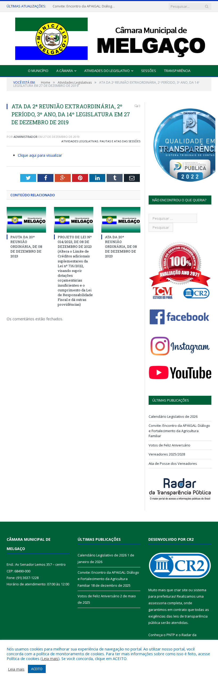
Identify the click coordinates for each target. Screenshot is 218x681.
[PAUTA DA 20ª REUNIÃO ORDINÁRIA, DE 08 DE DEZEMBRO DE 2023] (26, 220)
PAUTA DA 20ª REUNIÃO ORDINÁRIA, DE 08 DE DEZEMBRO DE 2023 (26, 247)
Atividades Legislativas (79, 141)
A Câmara (64, 70)
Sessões (148, 70)
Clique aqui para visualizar (40, 155)
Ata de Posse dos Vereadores (173, 463)
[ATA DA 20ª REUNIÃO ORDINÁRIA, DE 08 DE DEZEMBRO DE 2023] (121, 220)
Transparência (177, 70)
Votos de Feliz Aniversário (169, 445)
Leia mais (50, 658)
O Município (38, 70)
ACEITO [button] (37, 668)
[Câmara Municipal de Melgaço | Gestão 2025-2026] (109, 37)
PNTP (170, 634)
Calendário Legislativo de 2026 (173, 416)
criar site (181, 590)
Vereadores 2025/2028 (167, 454)
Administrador (25, 137)
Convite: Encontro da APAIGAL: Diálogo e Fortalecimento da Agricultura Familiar (84, 6)
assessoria (157, 603)
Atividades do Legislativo (107, 70)
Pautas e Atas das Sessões (120, 141)
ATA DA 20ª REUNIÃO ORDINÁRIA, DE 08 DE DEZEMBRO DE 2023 (121, 247)
